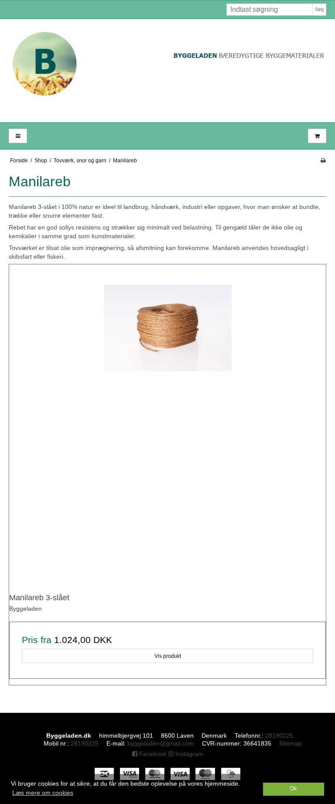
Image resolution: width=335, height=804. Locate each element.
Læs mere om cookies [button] (42, 792)
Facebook (152, 753)
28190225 (279, 735)
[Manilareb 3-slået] (167, 422)
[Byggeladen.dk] (167, 70)
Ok (293, 789)
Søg (319, 9)
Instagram (188, 753)
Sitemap (290, 743)
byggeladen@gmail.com (160, 743)
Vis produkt (167, 656)
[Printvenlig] (323, 160)
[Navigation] (18, 136)
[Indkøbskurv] (317, 136)
